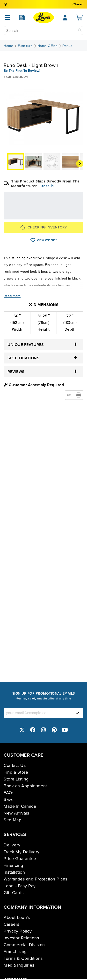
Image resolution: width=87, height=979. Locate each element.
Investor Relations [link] (21, 938)
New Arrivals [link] (16, 813)
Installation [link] (14, 872)
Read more (12, 296)
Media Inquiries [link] (19, 965)
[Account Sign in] (65, 17)
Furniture (25, 46)
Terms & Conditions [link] (23, 958)
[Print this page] (78, 395)
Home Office (47, 46)
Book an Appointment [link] (25, 786)
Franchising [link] (15, 951)
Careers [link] (11, 924)
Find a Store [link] (16, 772)
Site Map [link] (12, 820)
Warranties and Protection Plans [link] (35, 879)
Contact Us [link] (15, 765)
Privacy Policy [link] (18, 931)
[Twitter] (22, 729)
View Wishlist (33, 240)
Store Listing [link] (16, 779)
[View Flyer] (22, 17)
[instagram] (43, 729)
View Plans (67, 216)
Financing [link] (13, 865)
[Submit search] (79, 30)
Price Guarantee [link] (20, 858)
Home (8, 46)
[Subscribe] (77, 713)
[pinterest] (54, 729)
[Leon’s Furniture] (43, 17)
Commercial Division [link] (24, 945)
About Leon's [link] (17, 917)
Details (47, 185)
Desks (67, 46)
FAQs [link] (9, 792)
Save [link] (9, 799)
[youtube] (65, 729)
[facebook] (33, 729)
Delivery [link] (12, 845)
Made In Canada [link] (20, 806)
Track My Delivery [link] (22, 852)
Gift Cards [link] (13, 892)
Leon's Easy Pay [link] (20, 886)
